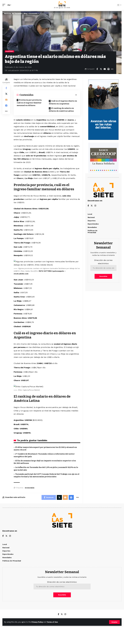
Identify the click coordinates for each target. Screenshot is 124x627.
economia (29, 488)
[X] (92, 206)
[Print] (108, 69)
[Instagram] (95, 206)
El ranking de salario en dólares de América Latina (61, 109)
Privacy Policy (37, 622)
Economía (9, 51)
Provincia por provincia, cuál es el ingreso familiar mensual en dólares (29, 102)
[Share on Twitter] (101, 69)
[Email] (104, 69)
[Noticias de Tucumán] (62, 3)
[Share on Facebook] (97, 69)
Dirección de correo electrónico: (103, 262)
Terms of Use (52, 622)
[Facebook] (88, 206)
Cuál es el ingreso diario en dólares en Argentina (63, 102)
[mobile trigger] (4, 5)
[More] (112, 69)
